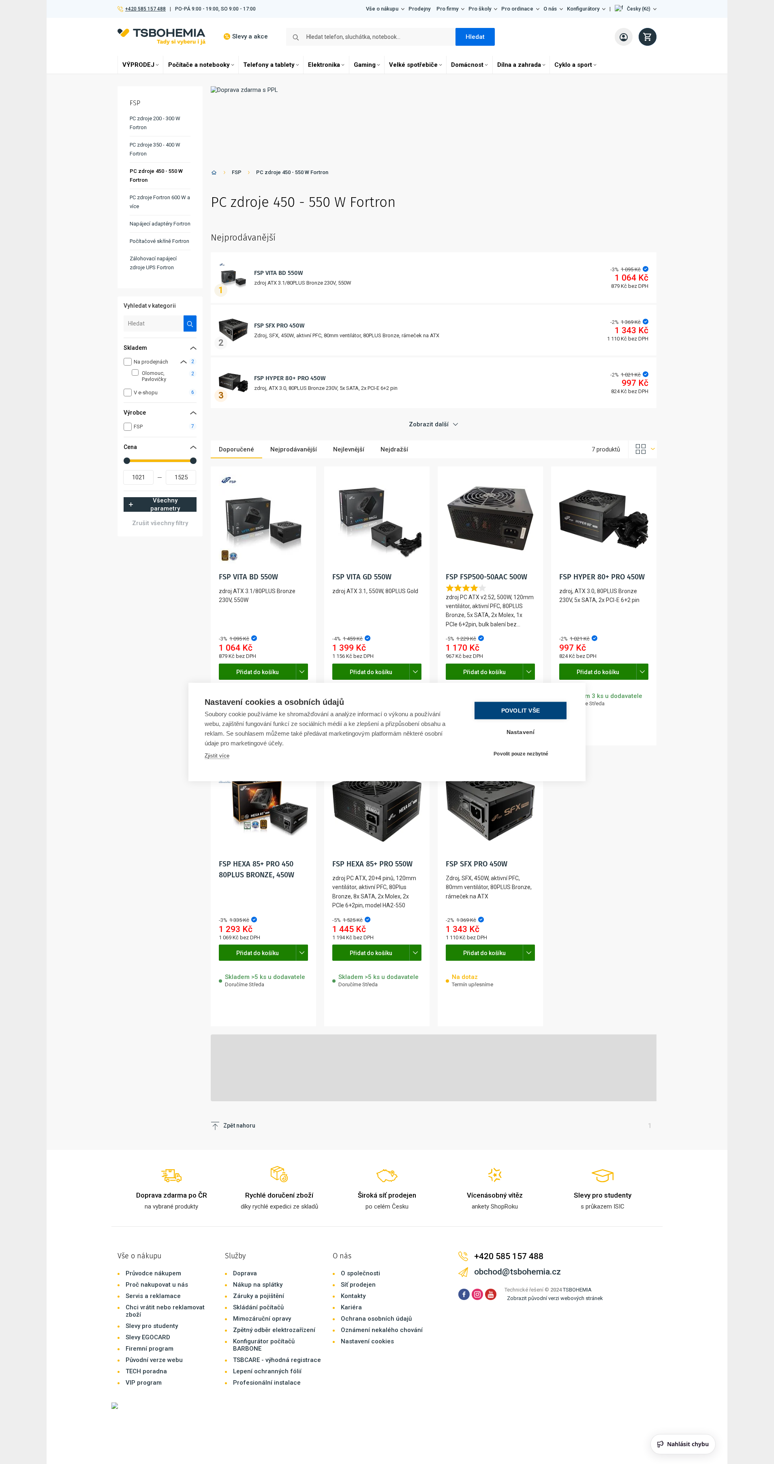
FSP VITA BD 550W (278, 273)
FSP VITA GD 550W (361, 576)
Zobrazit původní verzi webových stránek (555, 1298)
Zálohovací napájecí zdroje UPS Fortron (153, 262)
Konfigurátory (583, 9)
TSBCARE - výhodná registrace (277, 1360)
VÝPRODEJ (138, 64)
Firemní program (149, 1348)
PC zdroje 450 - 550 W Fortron (292, 172)
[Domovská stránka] (214, 174)
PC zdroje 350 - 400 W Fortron (155, 149)
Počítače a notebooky (199, 64)
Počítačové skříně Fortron (159, 241)
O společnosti (360, 1273)
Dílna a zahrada (519, 64)
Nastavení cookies (367, 1341)
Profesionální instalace (267, 1382)
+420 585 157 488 (145, 9)
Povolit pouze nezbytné (521, 753)
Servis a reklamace (153, 1296)
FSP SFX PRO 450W (279, 325)
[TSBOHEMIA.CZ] (161, 37)
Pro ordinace (517, 9)
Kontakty (353, 1296)
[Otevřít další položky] (302, 672)
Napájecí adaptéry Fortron (160, 224)
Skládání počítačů (258, 1307)
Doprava (245, 1273)
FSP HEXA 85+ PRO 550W (372, 864)
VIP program (144, 1382)
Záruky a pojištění (258, 1296)
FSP (237, 172)
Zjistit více (217, 756)
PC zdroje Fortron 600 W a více (160, 201)
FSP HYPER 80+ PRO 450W (290, 378)
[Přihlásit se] (624, 37)
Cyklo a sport (573, 64)
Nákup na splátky (257, 1284)
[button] (635, 9)
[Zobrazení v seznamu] (643, 449)
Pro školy (479, 9)
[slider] (127, 461)
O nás (550, 9)
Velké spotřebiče (413, 64)
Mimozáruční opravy (262, 1318)
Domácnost (467, 64)
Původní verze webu (154, 1360)
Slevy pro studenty (152, 1326)
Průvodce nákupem (153, 1273)
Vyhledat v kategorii (150, 305)
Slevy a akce (250, 36)
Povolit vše (520, 711)
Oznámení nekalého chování (382, 1330)
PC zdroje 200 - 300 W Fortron (155, 122)
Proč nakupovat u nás (157, 1284)
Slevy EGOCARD (148, 1337)
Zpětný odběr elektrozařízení (274, 1330)
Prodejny (419, 9)
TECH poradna (146, 1371)
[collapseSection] (183, 362)
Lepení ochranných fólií (267, 1371)
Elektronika (324, 64)
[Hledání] (190, 323)
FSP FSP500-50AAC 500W (486, 576)
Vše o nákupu (382, 9)
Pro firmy (447, 9)
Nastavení (521, 732)
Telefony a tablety (269, 64)
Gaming (365, 64)
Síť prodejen (358, 1284)
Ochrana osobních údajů (376, 1318)
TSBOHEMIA (577, 1290)
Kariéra (351, 1307)
